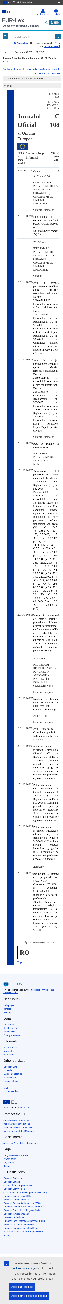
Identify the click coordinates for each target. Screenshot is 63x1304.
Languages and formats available (25, 78)
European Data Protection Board (18, 1224)
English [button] (56, 14)
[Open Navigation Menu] (5, 36)
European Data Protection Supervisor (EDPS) (24, 1221)
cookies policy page (24, 1268)
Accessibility (9, 1031)
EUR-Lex (13, 20)
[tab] (32, 78)
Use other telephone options (16, 1124)
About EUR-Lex (10, 1047)
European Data (10, 1066)
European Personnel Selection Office (20, 1228)
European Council (11, 1182)
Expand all (41, 73)
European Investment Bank (16, 1214)
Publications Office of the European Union (23, 1231)
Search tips (22, 43)
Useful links (9, 1054)
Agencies (7, 1235)
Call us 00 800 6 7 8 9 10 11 (16, 1120)
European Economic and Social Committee (23, 1206)
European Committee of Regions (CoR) (21, 1210)
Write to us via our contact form (18, 1127)
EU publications (10, 1081)
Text (9, 85)
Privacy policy (9, 1159)
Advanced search (52, 46)
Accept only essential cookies (29, 1295)
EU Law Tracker (10, 1091)
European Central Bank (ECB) (17, 1196)
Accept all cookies (22, 1286)
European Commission (14, 1189)
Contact (7, 1009)
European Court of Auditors (16, 1199)
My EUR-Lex (43, 14)
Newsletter (8, 1051)
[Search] (58, 36)
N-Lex (6, 1087)
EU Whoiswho (9, 1077)
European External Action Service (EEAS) (22, 1203)
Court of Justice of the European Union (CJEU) (25, 1192)
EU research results (12, 1074)
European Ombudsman (14, 1217)
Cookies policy (10, 1028)
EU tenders (8, 1070)
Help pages (8, 1005)
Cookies (7, 1166)
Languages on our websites (16, 1155)
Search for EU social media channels (20, 1143)
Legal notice (9, 1024)
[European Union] (10, 1102)
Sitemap (7, 1012)
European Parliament (13, 1178)
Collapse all (55, 73)
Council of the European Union (17, 1185)
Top (19, 962)
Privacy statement (11, 1035)
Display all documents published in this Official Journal (31, 69)
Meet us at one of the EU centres (18, 1131)
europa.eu (25, 1107)
